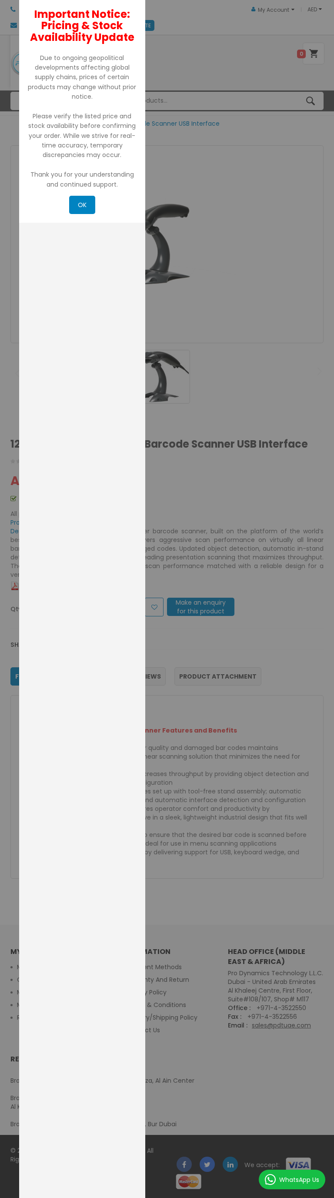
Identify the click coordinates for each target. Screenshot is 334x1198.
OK (82, 205)
